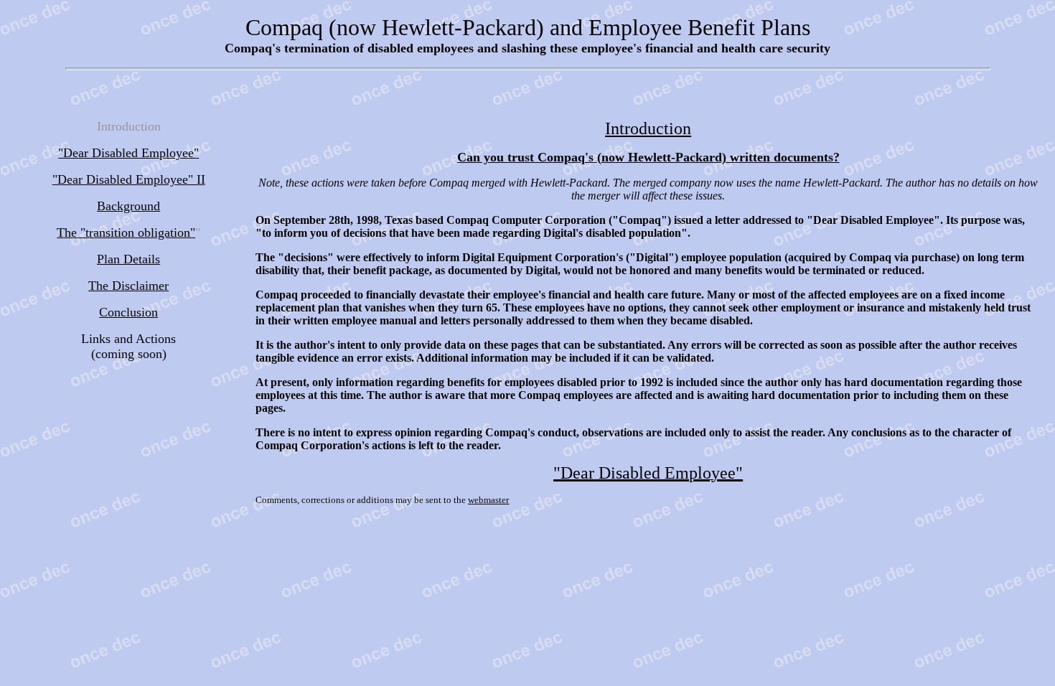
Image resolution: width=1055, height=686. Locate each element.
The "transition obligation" (126, 232)
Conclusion (128, 312)
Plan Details (128, 259)
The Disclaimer (128, 285)
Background (128, 206)
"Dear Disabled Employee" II (128, 179)
